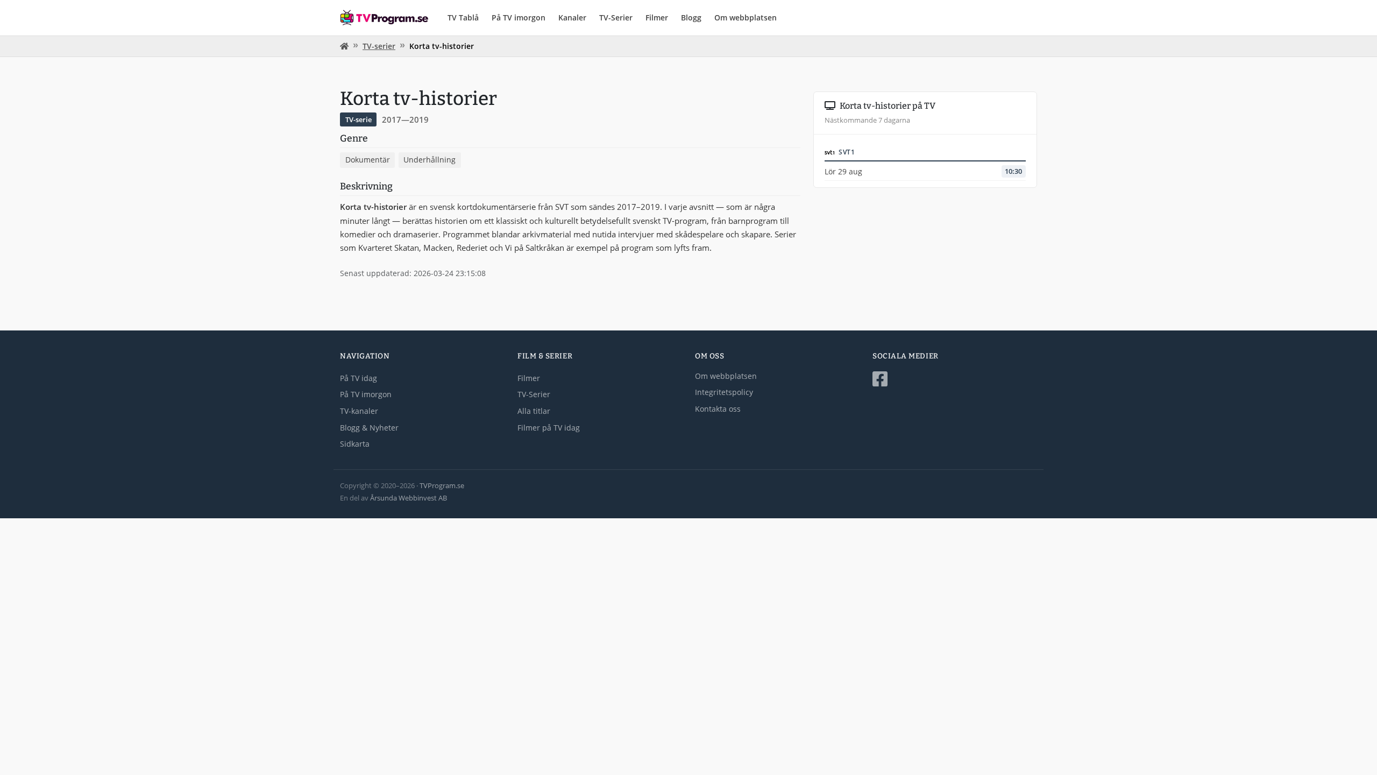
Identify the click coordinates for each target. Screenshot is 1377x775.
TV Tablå (463, 17)
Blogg (691, 17)
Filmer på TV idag (548, 427)
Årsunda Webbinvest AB (408, 498)
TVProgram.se (442, 485)
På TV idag (358, 378)
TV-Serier (616, 17)
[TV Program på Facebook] (954, 379)
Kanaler (572, 17)
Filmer (656, 17)
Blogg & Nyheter (369, 427)
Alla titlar (533, 411)
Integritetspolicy (724, 392)
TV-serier (379, 46)
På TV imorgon (518, 17)
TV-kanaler (359, 411)
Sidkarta (355, 444)
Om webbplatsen (745, 17)
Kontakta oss (718, 409)
